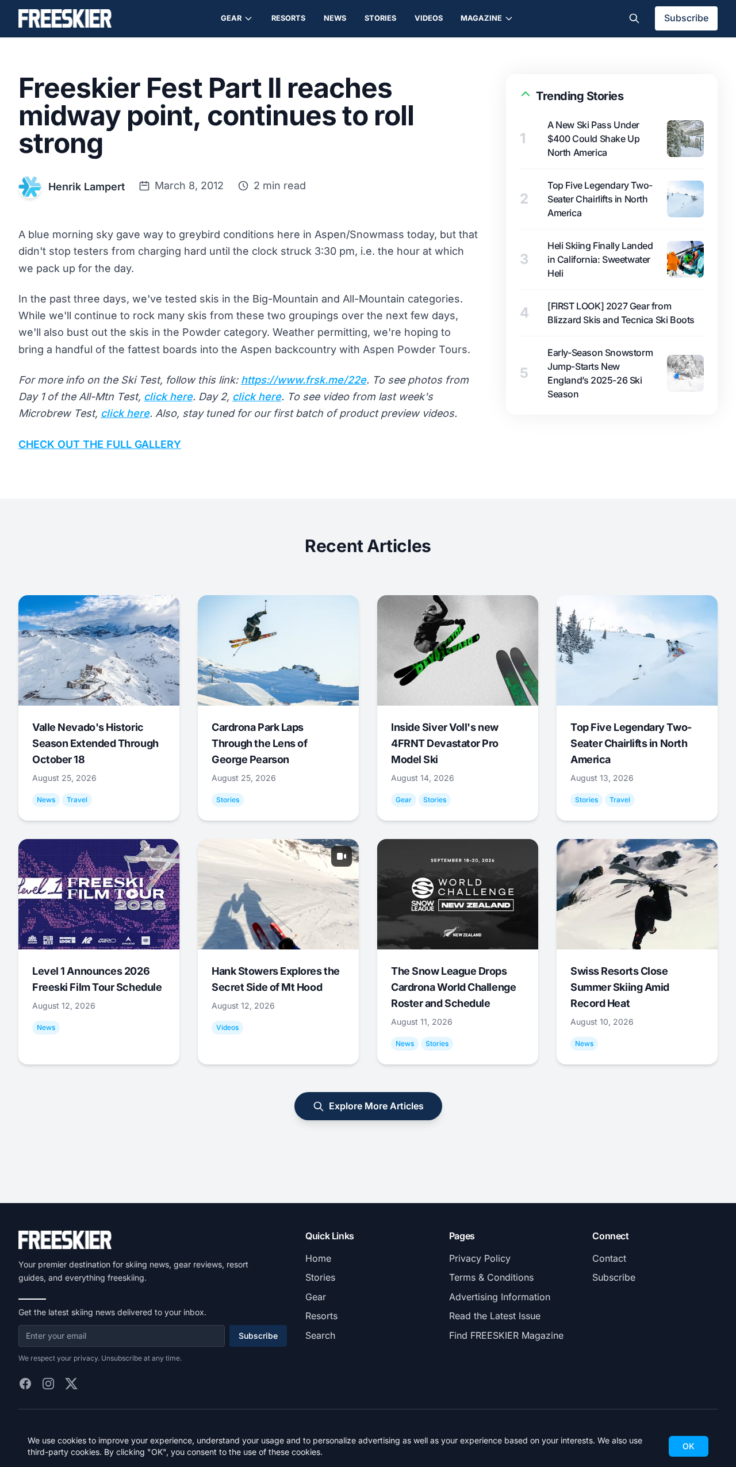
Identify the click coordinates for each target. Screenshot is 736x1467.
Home (318, 1258)
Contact (609, 1258)
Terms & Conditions (491, 1277)
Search (320, 1335)
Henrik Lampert (86, 187)
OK (689, 1446)
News (335, 18)
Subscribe (686, 18)
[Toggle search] (634, 18)
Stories (380, 18)
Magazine (481, 18)
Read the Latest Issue (494, 1316)
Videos (429, 18)
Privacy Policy (480, 1258)
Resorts (288, 18)
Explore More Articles (376, 1106)
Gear (231, 18)
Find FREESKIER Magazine (506, 1335)
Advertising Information (499, 1297)
